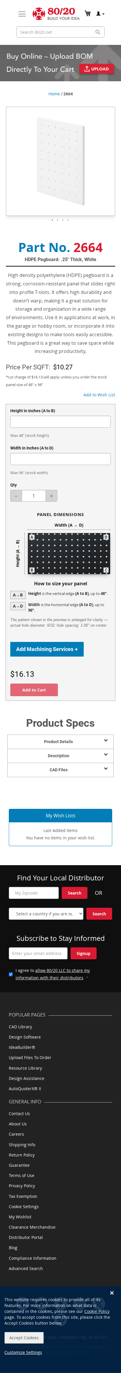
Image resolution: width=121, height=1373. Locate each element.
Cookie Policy (97, 1311)
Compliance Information (32, 1258)
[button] (52, 220)
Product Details (58, 741)
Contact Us (19, 1113)
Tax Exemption (23, 1196)
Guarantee (19, 1165)
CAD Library (20, 1026)
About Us (18, 1124)
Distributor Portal (26, 1237)
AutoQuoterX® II (25, 1088)
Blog (13, 1247)
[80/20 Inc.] (56, 13)
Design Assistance (26, 1078)
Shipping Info (22, 1144)
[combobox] (60, 32)
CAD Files (59, 769)
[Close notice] (112, 1293)
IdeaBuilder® (22, 1047)
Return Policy (22, 1155)
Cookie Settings (24, 1206)
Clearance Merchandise (32, 1227)
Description (58, 755)
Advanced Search (26, 1268)
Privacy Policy (22, 1185)
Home (54, 94)
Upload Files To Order (30, 1057)
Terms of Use (21, 1175)
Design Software (25, 1037)
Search (74, 893)
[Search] (97, 32)
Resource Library (25, 1068)
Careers (16, 1134)
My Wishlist (20, 1217)
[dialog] (60, 1329)
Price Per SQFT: (28, 367)
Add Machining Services (47, 649)
